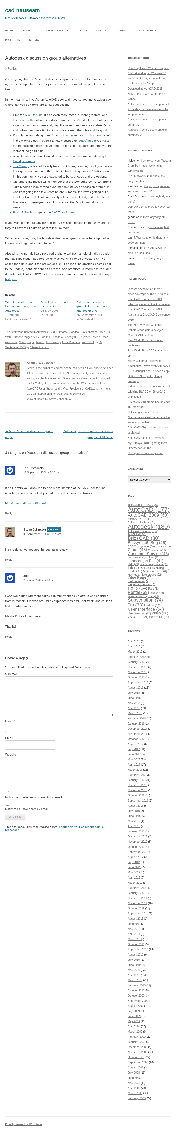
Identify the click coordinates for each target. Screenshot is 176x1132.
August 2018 (135, 687)
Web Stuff (11, 337)
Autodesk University (143, 531)
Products (12, 40)
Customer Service (67, 331)
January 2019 (136, 662)
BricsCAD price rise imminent (146, 437)
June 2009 (134, 1016)
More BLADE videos (140, 335)
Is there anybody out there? (145, 288)
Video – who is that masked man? (149, 386)
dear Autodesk (88, 140)
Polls (137, 587)
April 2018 (134, 708)
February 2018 (137, 718)
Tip (108, 331)
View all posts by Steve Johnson (49, 398)
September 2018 (138, 682)
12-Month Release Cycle (143, 505)
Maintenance (155, 571)
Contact (102, 30)
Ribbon (157, 592)
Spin (153, 596)
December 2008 (137, 1047)
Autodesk (42, 331)
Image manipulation (154, 564)
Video (160, 613)
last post (11, 279)
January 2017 (136, 780)
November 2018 (137, 672)
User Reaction (71, 342)
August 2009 (135, 1006)
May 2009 (134, 1021)
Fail (155, 557)
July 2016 (134, 810)
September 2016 (138, 800)
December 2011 (137, 898)
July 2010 (134, 959)
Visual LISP (138, 617)
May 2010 (134, 970)
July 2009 (134, 1011)
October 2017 (136, 739)
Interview (139, 567)
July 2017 (134, 749)
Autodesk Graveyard (55, 30)
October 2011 (136, 908)
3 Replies (11, 68)
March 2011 (135, 939)
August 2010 (135, 954)
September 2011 (138, 913)
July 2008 (134, 1072)
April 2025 (134, 641)
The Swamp (21, 166)
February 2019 (137, 656)
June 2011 (134, 923)
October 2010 (136, 944)
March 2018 (135, 713)
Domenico (134, 206)
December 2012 (137, 836)
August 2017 (135, 744)
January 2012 (136, 893)
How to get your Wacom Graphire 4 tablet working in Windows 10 (149, 165)
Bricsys (139, 542)
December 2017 (137, 728)
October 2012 (136, 846)
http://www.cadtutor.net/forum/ (25, 503)
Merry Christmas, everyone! (145, 360)
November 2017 (137, 733)
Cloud (137, 549)
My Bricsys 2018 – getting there (147, 443)
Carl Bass (163, 546)
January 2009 (136, 1041)
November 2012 (137, 841)
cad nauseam (22, 10)
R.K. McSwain (33, 468)
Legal (122, 30)
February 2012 (137, 887)
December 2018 (137, 667)
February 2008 (137, 1098)
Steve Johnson (39, 347)
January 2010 (136, 990)
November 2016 (137, 790)
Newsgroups (26, 342)
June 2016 (134, 816)
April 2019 (134, 646)
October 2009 (136, 995)
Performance (138, 581)
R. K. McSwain (23, 212)
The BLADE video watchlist (145, 324)
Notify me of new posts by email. (27, 808)
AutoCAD (149, 509)
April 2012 (134, 877)
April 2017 (134, 764)
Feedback (138, 561)
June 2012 (134, 867)
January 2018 (136, 723)
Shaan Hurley (137, 596)
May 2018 (134, 703)
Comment (12, 674)
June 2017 (134, 754)
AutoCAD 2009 (148, 515)
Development (88, 331)
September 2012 (138, 851)
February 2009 (137, 1036)
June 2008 (134, 1077)
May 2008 (134, 1083)
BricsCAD (144, 538)
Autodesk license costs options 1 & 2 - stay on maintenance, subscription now (148, 109)
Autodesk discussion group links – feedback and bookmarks (91, 306)
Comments (157, 550)
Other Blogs (140, 578)
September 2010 (138, 949)
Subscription (145, 600)
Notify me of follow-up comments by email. (34, 797)
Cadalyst (70, 337)
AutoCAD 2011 (139, 519)
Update (152, 605)
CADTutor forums (63, 212)
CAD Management (141, 546)
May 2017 (134, 759)
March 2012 (135, 882)
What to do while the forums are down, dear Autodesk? (20, 306)
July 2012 (134, 862)
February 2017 (137, 774)
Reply (8, 513)
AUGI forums (33, 115)
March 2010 (135, 980)
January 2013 (136, 831)
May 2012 (134, 872)
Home (9, 30)
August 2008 (135, 1067)
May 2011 (134, 928)
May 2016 (134, 821)
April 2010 (134, 975)
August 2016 (135, 805)
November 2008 (137, 1052)
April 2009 (134, 1026)
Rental (138, 592)
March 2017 (135, 769)
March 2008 (135, 1093)
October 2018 (136, 677)
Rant (153, 588)
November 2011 (137, 903)
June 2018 (134, 697)
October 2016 (136, 795)
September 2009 (138, 1000)
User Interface (146, 609)
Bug (52, 331)
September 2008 (138, 1062)
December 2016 (137, 785)
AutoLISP (137, 534)
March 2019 (135, 651)
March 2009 (135, 1031)
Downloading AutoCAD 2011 (145, 88)
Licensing (160, 568)
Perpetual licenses (142, 584)
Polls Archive (146, 30)
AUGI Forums (41, 337)
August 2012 (135, 857)
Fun (156, 561)
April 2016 (134, 826)
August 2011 (135, 918)
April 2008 (134, 1088)
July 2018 (134, 692)
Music (134, 574)
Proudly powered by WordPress (23, 1124)
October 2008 (136, 1057)
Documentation (138, 557)
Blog (83, 30)
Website (10, 754)
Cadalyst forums (24, 161)
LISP (101, 331)
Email (10, 737)
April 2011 (134, 934)
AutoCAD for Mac (141, 522)
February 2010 (137, 985)
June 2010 (134, 964)
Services (35, 40)
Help (133, 564)
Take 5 (40, 342)
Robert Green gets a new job (145, 330)
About (25, 30)
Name (10, 721)
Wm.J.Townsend (138, 237)
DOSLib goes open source (144, 412)
